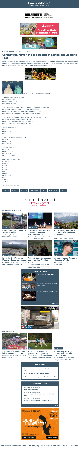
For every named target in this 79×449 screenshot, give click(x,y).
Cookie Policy (41, 446)
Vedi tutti (56, 405)
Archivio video (55, 303)
